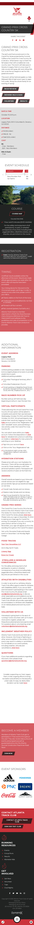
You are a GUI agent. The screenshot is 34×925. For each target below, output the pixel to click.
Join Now (8, 753)
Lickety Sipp (6, 551)
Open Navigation (17, 919)
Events (6, 850)
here (22, 444)
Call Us (2, 922)
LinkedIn (20, 40)
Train (6, 885)
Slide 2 (17, 708)
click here (15, 439)
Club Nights (8, 888)
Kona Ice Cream (7, 555)
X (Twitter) (13, 893)
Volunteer (9, 101)
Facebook (13, 40)
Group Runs (8, 853)
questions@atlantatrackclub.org (14, 661)
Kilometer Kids (9, 859)
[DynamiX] (17, 913)
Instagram (24, 893)
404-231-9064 (17, 908)
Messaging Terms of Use (17, 904)
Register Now (10, 89)
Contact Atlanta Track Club (17, 821)
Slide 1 (6, 708)
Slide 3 (28, 708)
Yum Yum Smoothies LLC (11, 544)
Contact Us (31, 922)
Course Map (17, 214)
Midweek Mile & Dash (13, 95)
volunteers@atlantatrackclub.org (14, 626)
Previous (2, 174)
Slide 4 (6, 715)
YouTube (17, 893)
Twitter (16, 40)
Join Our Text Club (12, 826)
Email (23, 40)
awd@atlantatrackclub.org (11, 594)
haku (3, 422)
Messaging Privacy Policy (17, 902)
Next (31, 174)
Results (23, 101)
